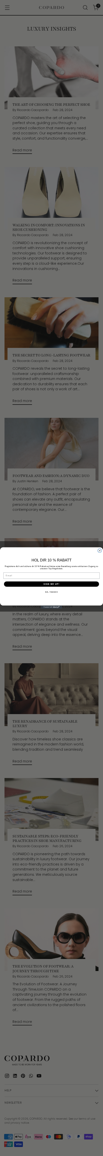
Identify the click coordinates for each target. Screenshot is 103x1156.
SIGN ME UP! (52, 584)
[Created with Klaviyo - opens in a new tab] (51, 607)
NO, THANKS (51, 592)
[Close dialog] (100, 551)
